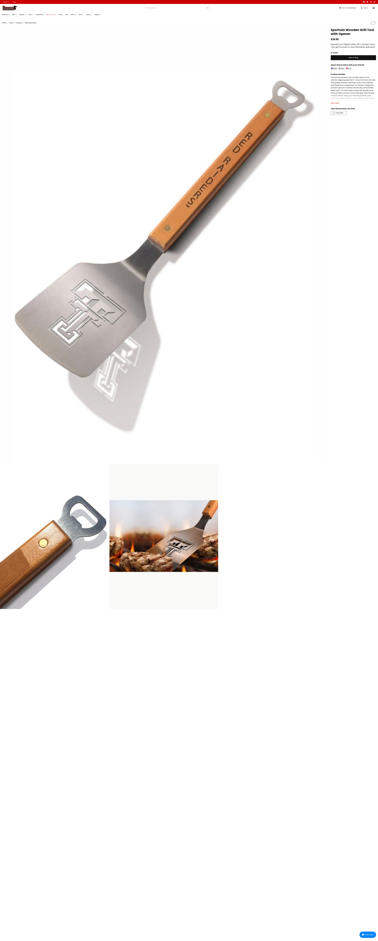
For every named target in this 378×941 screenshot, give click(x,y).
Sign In (365, 8)
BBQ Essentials (30, 23)
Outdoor (19, 23)
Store (11, 23)
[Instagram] (371, 2)
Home (4, 23)
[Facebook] (364, 2)
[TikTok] (374, 2)
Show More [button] (335, 103)
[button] (367, 935)
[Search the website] (207, 7)
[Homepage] (9, 7)
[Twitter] (367, 2)
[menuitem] (371, 22)
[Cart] (374, 8)
